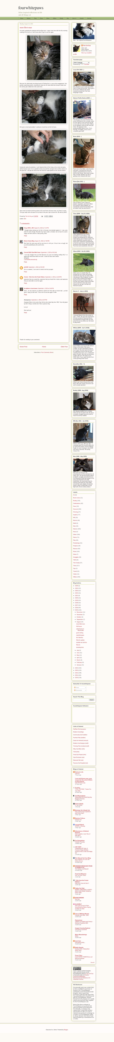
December (80, 612)
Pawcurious (78, 920)
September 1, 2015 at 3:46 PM (46, 288)
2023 (76, 590)
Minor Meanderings (81, 934)
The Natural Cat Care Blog (83, 858)
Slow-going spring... (80, 942)
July (78, 650)
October (79, 617)
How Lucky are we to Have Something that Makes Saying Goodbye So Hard (83, 907)
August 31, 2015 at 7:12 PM (41, 228)
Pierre (75, 537)
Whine (76, 936)
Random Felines (80, 818)
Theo (35, 18)
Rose (41, 18)
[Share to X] (48, 216)
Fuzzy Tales (78, 955)
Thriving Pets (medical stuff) (81, 746)
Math (74, 523)
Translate (86, 64)
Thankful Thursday (80, 842)
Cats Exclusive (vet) (78, 757)
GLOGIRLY (78, 904)
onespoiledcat (79, 824)
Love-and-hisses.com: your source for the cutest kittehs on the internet (83, 780)
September (80, 619)
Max (68, 18)
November (80, 614)
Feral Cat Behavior (80, 874)
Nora (74, 531)
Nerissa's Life (79, 772)
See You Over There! (80, 875)
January (79, 665)
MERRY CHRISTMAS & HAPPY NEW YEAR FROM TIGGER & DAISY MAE (83, 891)
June (78, 652)
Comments (78, 690)
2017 (76, 605)
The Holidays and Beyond (81, 869)
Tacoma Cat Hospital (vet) (80, 763)
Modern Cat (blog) (78, 732)
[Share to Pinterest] (52, 216)
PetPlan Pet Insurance (79, 729)
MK (74, 517)
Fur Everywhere (80, 840)
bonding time (80, 647)
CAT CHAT (78, 847)
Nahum (28, 18)
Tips (74, 568)
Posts (77, 687)
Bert (25, 218)
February (79, 662)
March (79, 660)
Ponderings (76, 543)
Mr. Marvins (79, 637)
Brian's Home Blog (29, 241)
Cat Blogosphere (80, 795)
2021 (76, 595)
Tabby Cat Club (79, 888)
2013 (76, 670)
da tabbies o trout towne (30, 288)
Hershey (89, 18)
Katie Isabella (79, 803)
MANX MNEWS (79, 897)
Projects (75, 545)
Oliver (47, 18)
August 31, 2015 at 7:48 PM (42, 241)
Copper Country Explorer (82, 928)
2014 (76, 668)
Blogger (66, 1029)
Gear (74, 506)
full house (79, 626)
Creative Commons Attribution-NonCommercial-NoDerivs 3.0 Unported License (81, 977)
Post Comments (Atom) (47, 352)
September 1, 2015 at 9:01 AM (49, 252)
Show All (92, 962)
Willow (54, 18)
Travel (75, 571)
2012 (76, 672)
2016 (76, 607)
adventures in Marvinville (80, 629)
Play (74, 540)
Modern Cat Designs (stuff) (80, 743)
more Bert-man (80, 624)
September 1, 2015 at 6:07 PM (39, 300)
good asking (79, 632)
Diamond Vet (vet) (78, 760)
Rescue (75, 548)
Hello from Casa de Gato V (82, 883)
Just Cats (78, 941)
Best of (74, 18)
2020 (76, 598)
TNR (74, 560)
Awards (82, 18)
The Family (76, 562)
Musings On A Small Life (82, 810)
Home (21, 18)
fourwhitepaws (30, 7)
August (79, 621)
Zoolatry (77, 787)
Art (74, 495)
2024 (76, 588)
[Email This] (45, 216)
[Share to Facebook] (50, 216)
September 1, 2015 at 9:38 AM (36, 267)
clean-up (77, 773)
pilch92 (26, 267)
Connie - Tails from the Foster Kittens (34, 277)
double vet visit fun (81, 642)
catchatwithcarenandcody (30, 259)
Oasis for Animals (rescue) (80, 740)
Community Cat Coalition (80, 734)
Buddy (61, 18)
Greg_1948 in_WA (29, 228)
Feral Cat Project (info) (79, 754)
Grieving (75, 512)
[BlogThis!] (47, 216)
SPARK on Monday (80, 826)
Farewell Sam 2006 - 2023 (82, 915)
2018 (76, 602)
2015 (76, 610)
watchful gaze (80, 635)
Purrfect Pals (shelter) (79, 737)
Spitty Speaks (79, 947)
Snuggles (75, 557)
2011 (76, 675)
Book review (76, 497)
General (75, 509)
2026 (76, 585)
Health (75, 514)
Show (74, 554)
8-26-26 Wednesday (80, 782)
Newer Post (23, 346)
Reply (25, 235)
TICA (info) (76, 751)
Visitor (75, 574)
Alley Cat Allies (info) (79, 749)
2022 (76, 593)
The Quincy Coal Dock (81, 929)
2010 (76, 677)
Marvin (75, 520)
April (78, 657)
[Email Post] (42, 216)
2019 (76, 600)
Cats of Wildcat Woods (82, 913)
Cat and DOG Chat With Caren (32, 252)
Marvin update (80, 640)
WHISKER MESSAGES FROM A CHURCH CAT (83, 866)
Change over (78, 819)
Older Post (64, 346)
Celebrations (76, 503)
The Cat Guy (87, 45)
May (78, 655)
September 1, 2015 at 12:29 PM (53, 277)
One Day (77, 899)
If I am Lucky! (78, 805)
